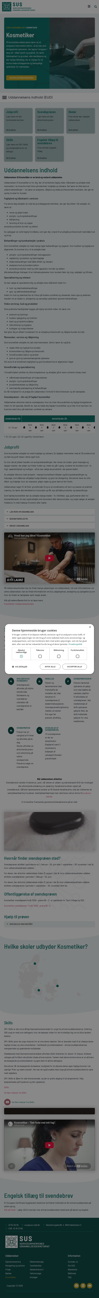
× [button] (90, 627)
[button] (19, 666)
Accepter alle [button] (74, 666)
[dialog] (49, 649)
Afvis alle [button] (50, 666)
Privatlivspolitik (75, 644)
